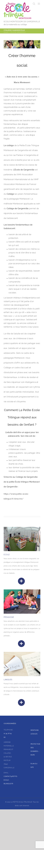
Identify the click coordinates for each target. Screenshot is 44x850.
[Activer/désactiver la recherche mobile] (34, 3)
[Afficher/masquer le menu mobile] (39, 3)
